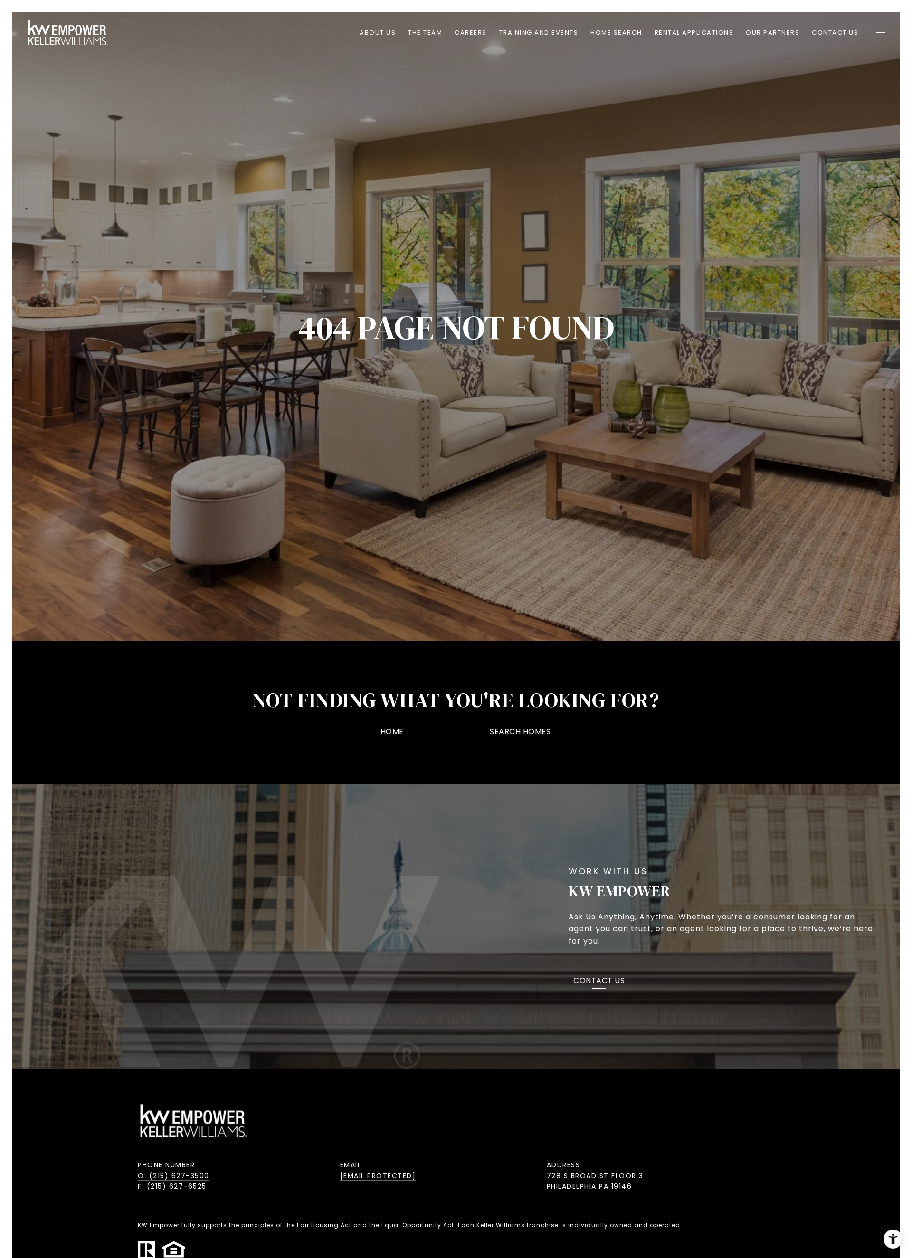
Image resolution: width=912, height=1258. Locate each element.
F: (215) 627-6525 (172, 1186)
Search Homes (520, 732)
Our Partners (772, 32)
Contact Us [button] (599, 981)
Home (392, 732)
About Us (378, 32)
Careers (471, 32)
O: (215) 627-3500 (173, 1176)
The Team (425, 32)
